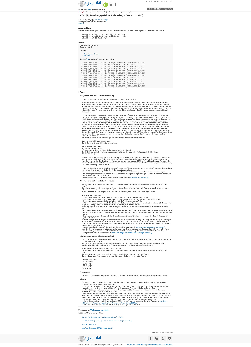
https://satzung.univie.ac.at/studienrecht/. (150, 227)
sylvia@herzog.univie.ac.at (139, 177)
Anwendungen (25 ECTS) (123, 321)
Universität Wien (85, 2)
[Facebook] (150, 338)
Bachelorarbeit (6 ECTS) (90, 324)
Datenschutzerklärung (154, 345)
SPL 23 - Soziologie (101, 20)
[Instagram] (169, 338)
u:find (89, 10)
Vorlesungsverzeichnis (99, 310)
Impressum (131, 345)
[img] (110, 5)
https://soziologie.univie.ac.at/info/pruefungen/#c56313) (132, 233)
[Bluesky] (156, 338)
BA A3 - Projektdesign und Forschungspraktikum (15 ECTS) (102, 317)
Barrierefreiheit (141, 345)
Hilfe (150, 9)
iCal (87, 59)
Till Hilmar (87, 56)
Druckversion (168, 345)
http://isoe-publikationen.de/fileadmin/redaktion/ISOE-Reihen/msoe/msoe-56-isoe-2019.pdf (124, 302)
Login (148, 1)
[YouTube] (163, 338)
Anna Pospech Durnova (92, 54)
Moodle (81, 23)
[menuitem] (156, 1)
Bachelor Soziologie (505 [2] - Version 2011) (97, 321)
